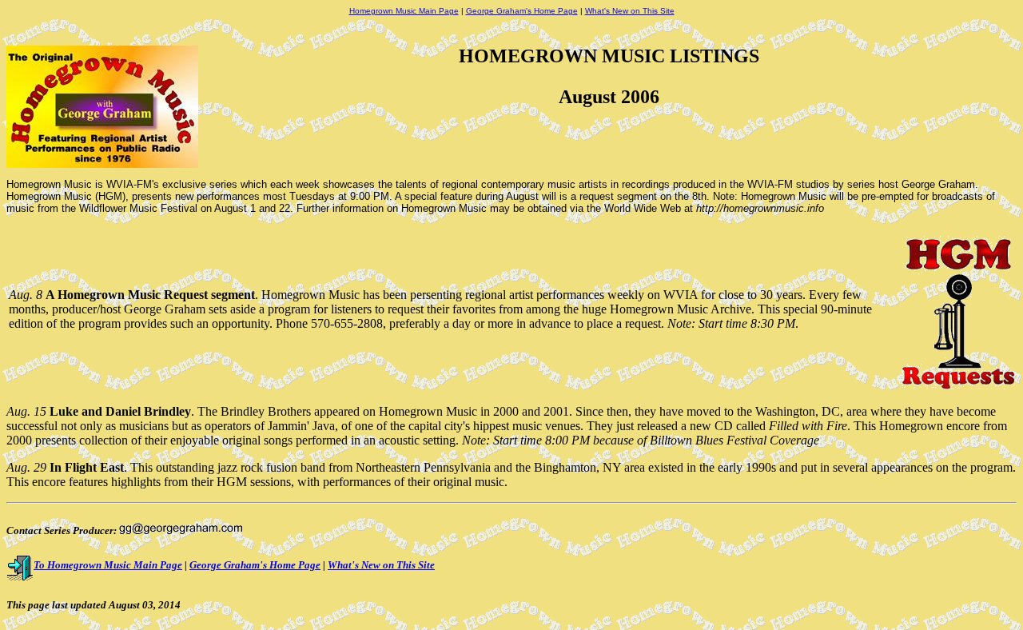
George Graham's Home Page (522, 10)
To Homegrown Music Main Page (108, 565)
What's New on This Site (630, 10)
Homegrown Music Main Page (404, 10)
